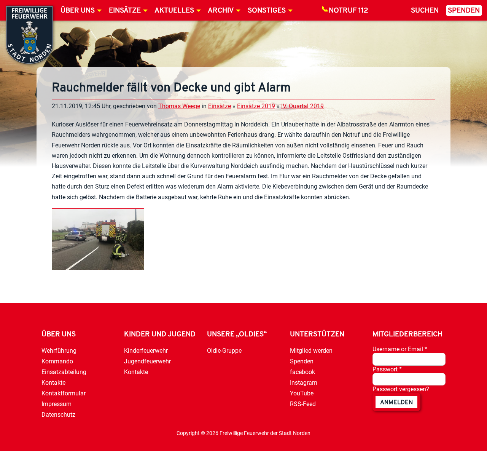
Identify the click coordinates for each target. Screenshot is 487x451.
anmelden (396, 403)
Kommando (57, 361)
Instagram (303, 382)
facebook (302, 372)
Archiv (221, 10)
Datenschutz (58, 414)
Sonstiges (267, 10)
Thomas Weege (179, 106)
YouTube (302, 393)
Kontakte (53, 382)
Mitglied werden (311, 350)
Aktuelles (174, 10)
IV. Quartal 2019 (302, 106)
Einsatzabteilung (63, 372)
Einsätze (125, 10)
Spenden (464, 10)
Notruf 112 (348, 10)
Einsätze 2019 (256, 106)
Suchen (425, 10)
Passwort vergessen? (400, 389)
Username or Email (399, 349)
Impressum (56, 404)
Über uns (77, 10)
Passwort (387, 369)
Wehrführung (58, 350)
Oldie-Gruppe (224, 350)
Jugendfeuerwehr (147, 361)
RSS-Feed (303, 404)
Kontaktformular (63, 393)
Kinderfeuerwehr (146, 350)
